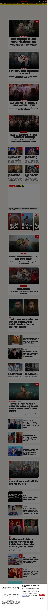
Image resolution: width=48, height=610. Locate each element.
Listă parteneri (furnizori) (25, 596)
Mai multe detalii (17, 592)
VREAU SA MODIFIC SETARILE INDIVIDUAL (42, 598)
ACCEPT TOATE (42, 594)
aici (7, 602)
